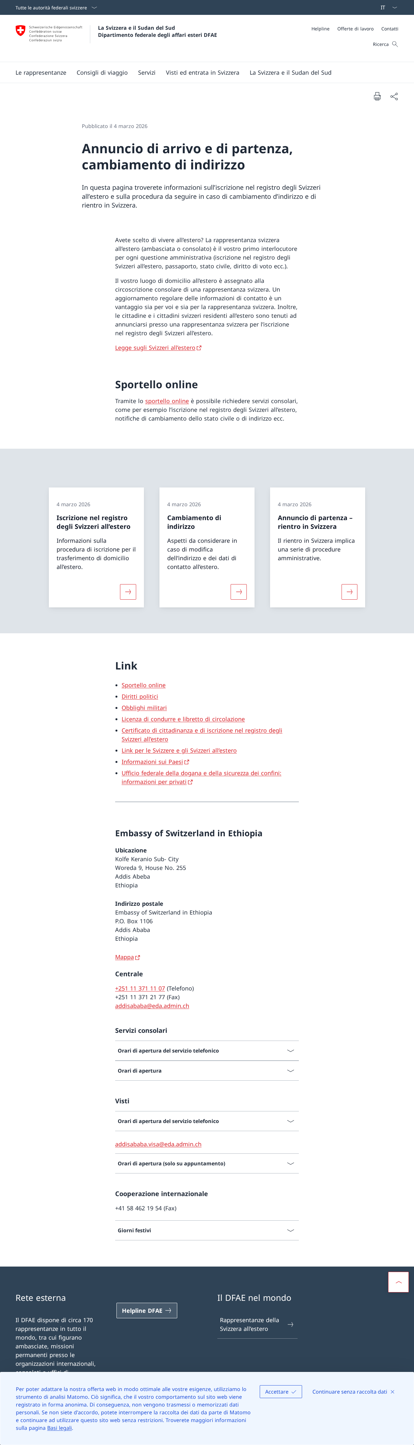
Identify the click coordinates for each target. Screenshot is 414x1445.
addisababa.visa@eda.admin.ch (158, 1144)
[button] (40, 72)
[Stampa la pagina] (377, 96)
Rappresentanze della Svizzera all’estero (249, 1324)
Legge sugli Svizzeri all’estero (155, 347)
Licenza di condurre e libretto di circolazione (183, 719)
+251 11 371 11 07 (140, 988)
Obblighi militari (144, 708)
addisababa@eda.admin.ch (152, 1006)
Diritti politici (140, 696)
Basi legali (59, 1427)
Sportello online (144, 685)
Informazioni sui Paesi (152, 761)
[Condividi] (394, 96)
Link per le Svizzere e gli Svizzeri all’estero (179, 750)
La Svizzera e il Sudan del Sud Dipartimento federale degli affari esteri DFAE (157, 31)
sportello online (167, 401)
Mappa (124, 957)
